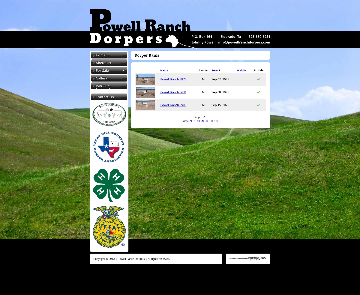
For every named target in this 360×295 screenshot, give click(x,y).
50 (211, 121)
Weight (241, 70)
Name (164, 70)
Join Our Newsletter (105, 87)
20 (202, 121)
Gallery (101, 78)
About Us (103, 63)
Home (100, 55)
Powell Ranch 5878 (173, 79)
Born (215, 70)
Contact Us (105, 97)
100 (216, 121)
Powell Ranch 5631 (173, 92)
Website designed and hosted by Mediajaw (247, 259)
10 (198, 121)
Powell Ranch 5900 (173, 105)
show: (185, 121)
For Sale (100, 70)
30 (207, 121)
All (191, 121)
